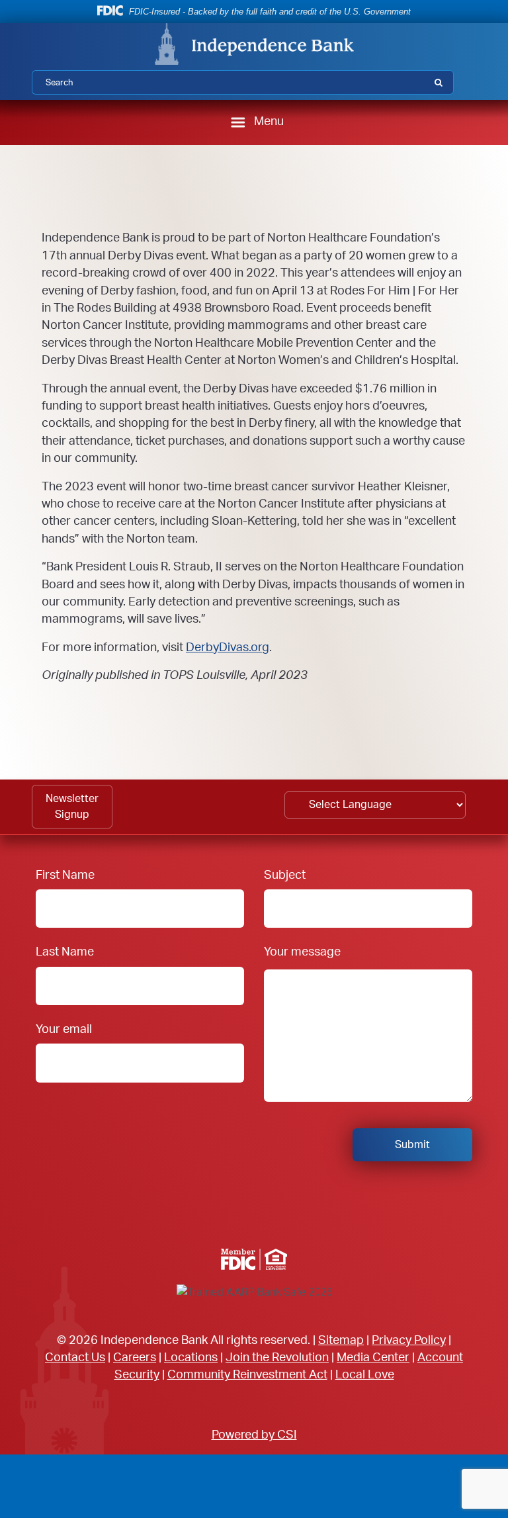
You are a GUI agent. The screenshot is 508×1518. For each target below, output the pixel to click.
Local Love (364, 1374)
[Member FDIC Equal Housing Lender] (254, 1259)
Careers (134, 1357)
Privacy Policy (409, 1340)
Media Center (373, 1357)
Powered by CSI (254, 1435)
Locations (191, 1357)
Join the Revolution (277, 1357)
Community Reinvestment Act (247, 1374)
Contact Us (75, 1357)
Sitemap (341, 1340)
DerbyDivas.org (227, 647)
